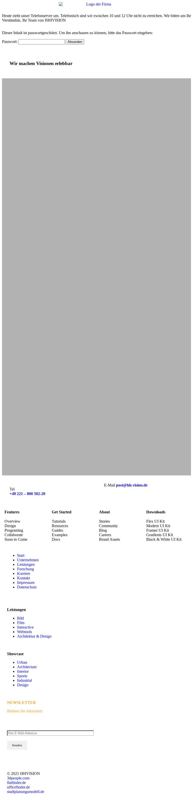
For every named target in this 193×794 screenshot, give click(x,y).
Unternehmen (28, 560)
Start (20, 555)
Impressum (25, 582)
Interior (23, 671)
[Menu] (185, 7)
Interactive (25, 627)
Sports (22, 676)
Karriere (23, 573)
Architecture (27, 667)
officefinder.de (18, 787)
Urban (22, 662)
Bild (20, 618)
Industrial (24, 680)
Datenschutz (27, 587)
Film (20, 623)
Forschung (25, 569)
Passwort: (10, 41)
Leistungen (26, 564)
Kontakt (23, 578)
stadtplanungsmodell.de (25, 791)
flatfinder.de (16, 782)
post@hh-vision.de (132, 485)
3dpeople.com (18, 778)
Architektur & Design (34, 636)
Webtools (24, 632)
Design (22, 685)
